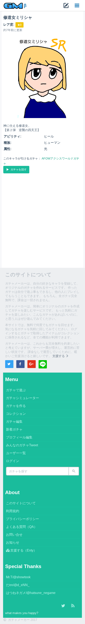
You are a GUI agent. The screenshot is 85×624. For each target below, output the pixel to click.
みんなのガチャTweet (22, 445)
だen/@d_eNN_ (18, 585)
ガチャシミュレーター (22, 398)
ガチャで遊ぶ (16, 390)
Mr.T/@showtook (18, 577)
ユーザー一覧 (16, 453)
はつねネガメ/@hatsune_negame (30, 593)
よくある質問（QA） (21, 527)
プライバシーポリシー (22, 519)
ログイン (12, 461)
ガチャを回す (18, 169)
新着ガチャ (14, 429)
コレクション (16, 413)
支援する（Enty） (23, 550)
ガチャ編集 (14, 421)
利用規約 (12, 511)
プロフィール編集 (19, 437)
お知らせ (12, 542)
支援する (59, 356)
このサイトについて (21, 503)
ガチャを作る (16, 406)
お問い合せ (14, 534)
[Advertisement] (42, 219)
